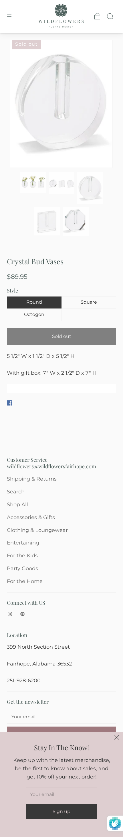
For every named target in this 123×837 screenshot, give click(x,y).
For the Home (25, 581)
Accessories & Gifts (31, 517)
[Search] (110, 16)
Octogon (34, 314)
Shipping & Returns (32, 479)
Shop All (17, 504)
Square (89, 302)
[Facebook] (9, 403)
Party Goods (22, 568)
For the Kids (22, 555)
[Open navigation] (13, 16)
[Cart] (97, 16)
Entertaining (23, 543)
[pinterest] (22, 614)
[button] (20, 105)
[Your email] (61, 717)
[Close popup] (116, 738)
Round (34, 302)
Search (16, 492)
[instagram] (9, 614)
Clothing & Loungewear (37, 530)
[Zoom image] (61, 105)
